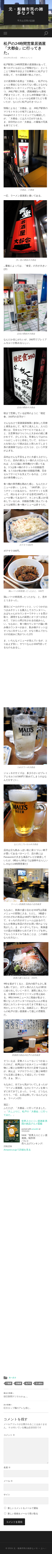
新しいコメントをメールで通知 (23, 1508)
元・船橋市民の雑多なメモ (26, 11)
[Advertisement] (26, 679)
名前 (7, 1467)
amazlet (35, 1129)
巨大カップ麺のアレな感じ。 (18, 1406)
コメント (9, 1435)
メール (8, 1481)
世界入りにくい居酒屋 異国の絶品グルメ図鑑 (34, 1122)
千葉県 (8, 1383)
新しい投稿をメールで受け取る (23, 1513)
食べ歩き (12, 1377)
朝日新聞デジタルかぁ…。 (16, 1395)
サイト (7, 1494)
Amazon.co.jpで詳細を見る (17, 1149)
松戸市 (28, 1383)
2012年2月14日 (10, 58)
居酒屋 (18, 1383)
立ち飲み (39, 1383)
